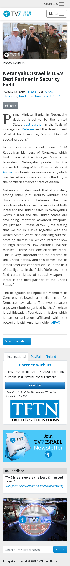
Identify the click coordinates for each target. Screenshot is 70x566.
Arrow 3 (8, 172)
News (32, 91)
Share (12, 106)
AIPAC (49, 91)
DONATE (35, 385)
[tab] (16, 356)
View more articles (17, 341)
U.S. (59, 96)
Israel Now (34, 96)
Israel (22, 96)
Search (60, 549)
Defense (28, 129)
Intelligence (10, 96)
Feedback (18, 470)
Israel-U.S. (49, 96)
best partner (33, 124)
